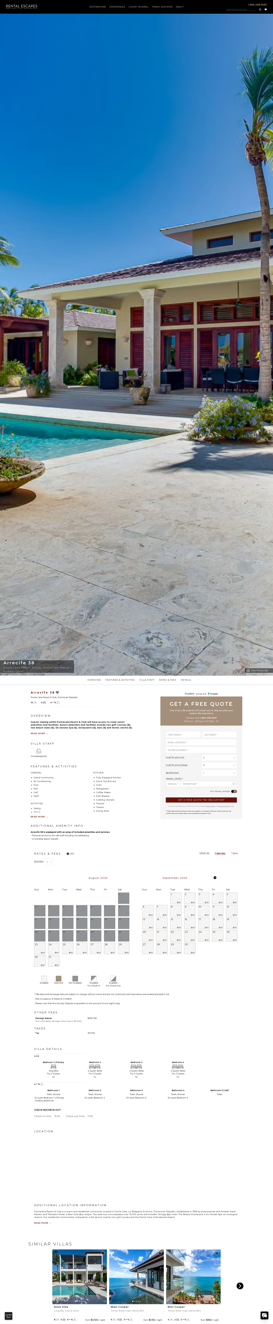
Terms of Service (224, 806)
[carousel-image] (79, 1276)
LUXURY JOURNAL (139, 7)
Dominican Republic (58, 667)
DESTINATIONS (97, 7)
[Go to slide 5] (83, 1301)
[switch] (234, 791)
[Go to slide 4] (81, 1301)
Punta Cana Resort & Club (22, 667)
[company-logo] (22, 7)
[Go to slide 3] (79, 1301)
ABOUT (180, 7)
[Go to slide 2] (77, 1301)
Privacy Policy (210, 806)
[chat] (264, 1315)
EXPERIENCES (117, 7)
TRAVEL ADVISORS (162, 7)
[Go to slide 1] (75, 1301)
